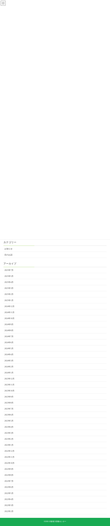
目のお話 (8, 255)
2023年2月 (8, 439)
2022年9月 (8, 469)
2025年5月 (8, 276)
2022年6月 (8, 487)
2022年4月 (8, 499)
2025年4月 (8, 282)
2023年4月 (8, 427)
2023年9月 (8, 397)
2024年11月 (9, 312)
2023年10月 (9, 391)
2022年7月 (8, 481)
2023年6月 (8, 415)
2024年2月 (8, 367)
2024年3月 (8, 361)
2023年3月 (8, 433)
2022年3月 (8, 505)
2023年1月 (8, 445)
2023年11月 (9, 385)
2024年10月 (9, 318)
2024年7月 (8, 336)
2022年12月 (9, 451)
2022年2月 (8, 511)
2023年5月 (8, 421)
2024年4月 (8, 354)
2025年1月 (8, 300)
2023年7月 (8, 409)
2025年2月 (8, 294)
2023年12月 (9, 379)
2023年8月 (8, 403)
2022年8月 (8, 475)
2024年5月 (8, 348)
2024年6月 (8, 342)
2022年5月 (8, 493)
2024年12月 (9, 306)
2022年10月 (9, 463)
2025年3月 (8, 288)
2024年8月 (8, 330)
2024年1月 (8, 373)
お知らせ (8, 249)
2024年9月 (8, 324)
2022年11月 (9, 457)
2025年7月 (8, 270)
